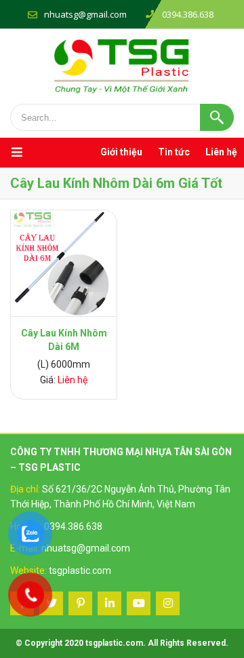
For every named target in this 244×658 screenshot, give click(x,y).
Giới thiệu (121, 152)
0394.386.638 (73, 526)
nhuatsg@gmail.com (85, 14)
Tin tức (174, 152)
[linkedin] (109, 603)
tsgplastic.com (80, 570)
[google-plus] (80, 603)
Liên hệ (221, 152)
